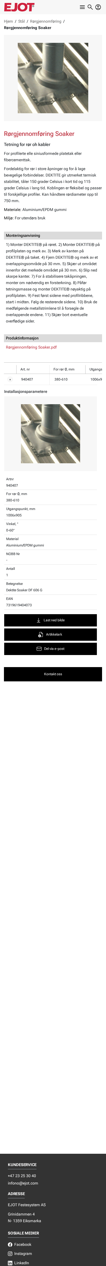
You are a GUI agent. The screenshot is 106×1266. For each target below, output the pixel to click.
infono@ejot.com (23, 1183)
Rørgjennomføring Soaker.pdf (31, 347)
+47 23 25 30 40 (22, 1175)
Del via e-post (54, 649)
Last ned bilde (54, 620)
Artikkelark (54, 634)
